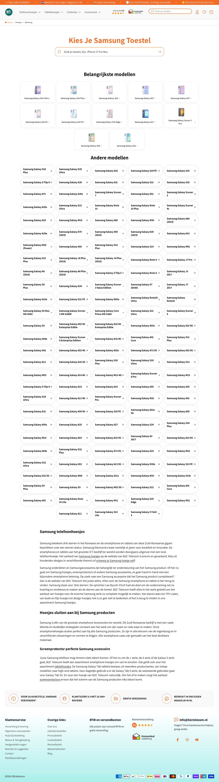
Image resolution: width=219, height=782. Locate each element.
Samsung (28, 22)
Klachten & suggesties (17, 749)
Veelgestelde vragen (15, 744)
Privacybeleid (54, 735)
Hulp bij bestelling (15, 735)
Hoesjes (18, 22)
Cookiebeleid (54, 740)
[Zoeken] (159, 51)
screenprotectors (50, 679)
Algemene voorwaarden (17, 731)
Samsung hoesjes (89, 556)
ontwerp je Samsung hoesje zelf (115, 560)
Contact (9, 753)
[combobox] (170, 11)
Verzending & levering (16, 726)
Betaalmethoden (56, 749)
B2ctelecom (18, 776)
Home (9, 22)
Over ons (52, 726)
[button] (170, 11)
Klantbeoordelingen (16, 758)
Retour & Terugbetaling (17, 740)
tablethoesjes (63, 666)
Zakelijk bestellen (56, 731)
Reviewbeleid (54, 744)
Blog (49, 753)
